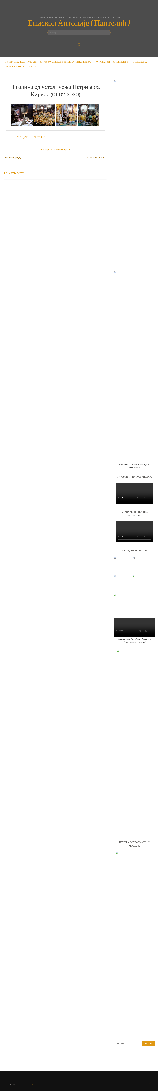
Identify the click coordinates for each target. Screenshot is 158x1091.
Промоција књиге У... (96, 157)
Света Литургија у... (13, 157)
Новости (32, 62)
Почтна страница (15, 62)
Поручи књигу (102, 62)
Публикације (83, 62)
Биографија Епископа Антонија (56, 62)
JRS (32, 1085)
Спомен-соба (30, 67)
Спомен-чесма (13, 67)
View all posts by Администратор (55, 149)
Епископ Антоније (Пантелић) (79, 23)
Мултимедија (139, 62)
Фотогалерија (120, 62)
